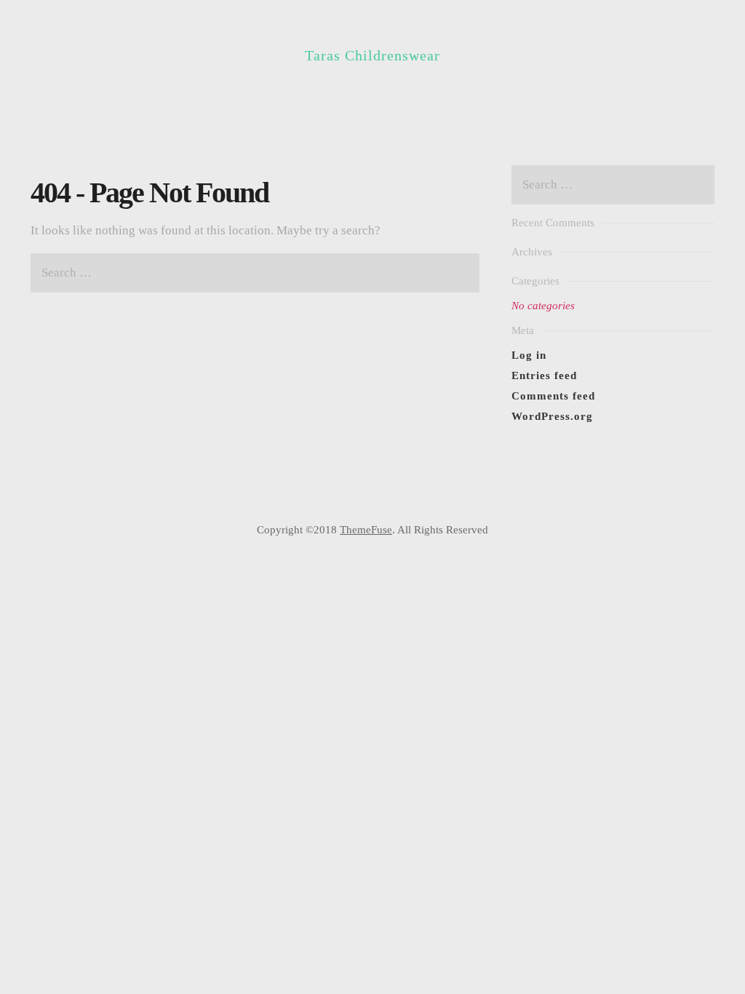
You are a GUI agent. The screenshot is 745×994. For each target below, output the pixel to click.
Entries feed (544, 375)
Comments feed (553, 396)
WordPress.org (552, 416)
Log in (528, 355)
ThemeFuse (366, 530)
